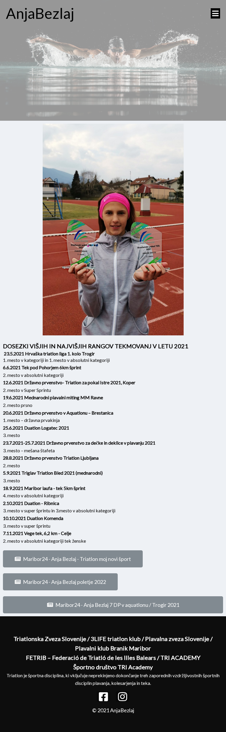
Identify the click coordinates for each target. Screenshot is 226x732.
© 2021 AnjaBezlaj (113, 710)
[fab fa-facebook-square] (103, 696)
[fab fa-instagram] (122, 696)
